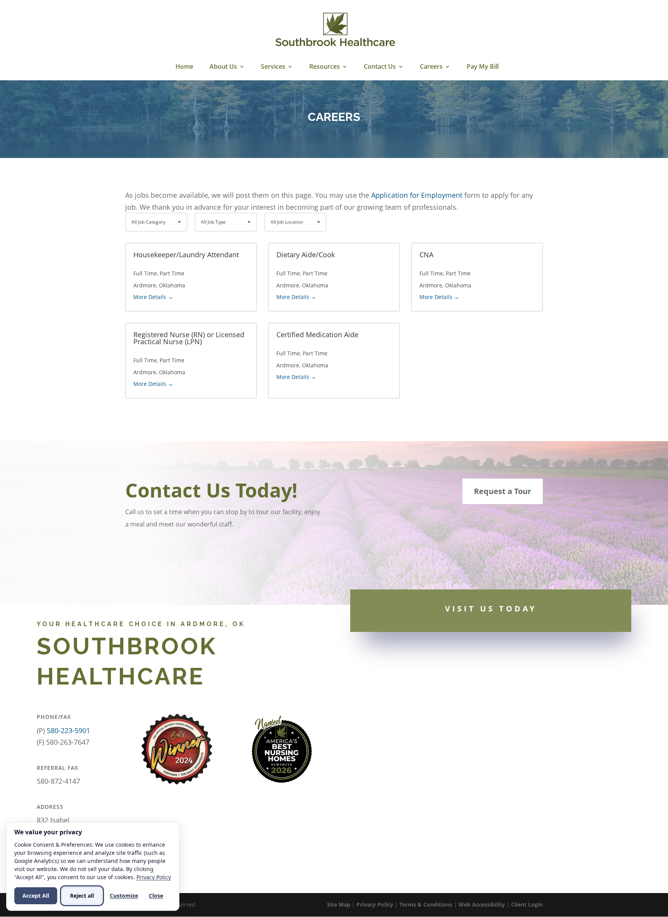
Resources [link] (324, 67)
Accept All (35, 895)
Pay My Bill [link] (483, 67)
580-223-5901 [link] (68, 730)
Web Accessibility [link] (481, 904)
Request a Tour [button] (502, 491)
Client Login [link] (527, 904)
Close (156, 895)
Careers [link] (431, 67)
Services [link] (273, 67)
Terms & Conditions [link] (425, 904)
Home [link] (184, 67)
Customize (124, 895)
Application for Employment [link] (416, 195)
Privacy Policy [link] (374, 904)
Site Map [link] (338, 904)
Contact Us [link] (380, 67)
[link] (335, 30)
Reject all (82, 895)
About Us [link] (223, 67)
